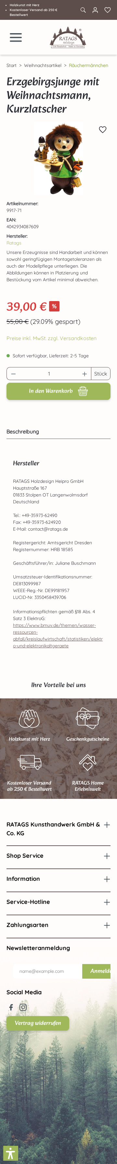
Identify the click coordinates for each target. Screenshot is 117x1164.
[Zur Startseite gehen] (67, 37)
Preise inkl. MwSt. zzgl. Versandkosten (51, 338)
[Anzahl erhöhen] (85, 373)
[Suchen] (83, 10)
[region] (58, 158)
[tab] (56, 431)
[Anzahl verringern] (13, 373)
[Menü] (15, 37)
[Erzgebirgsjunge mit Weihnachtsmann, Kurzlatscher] (58, 158)
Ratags (13, 243)
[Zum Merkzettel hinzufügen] (103, 130)
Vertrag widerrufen (38, 1023)
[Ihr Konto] (95, 10)
